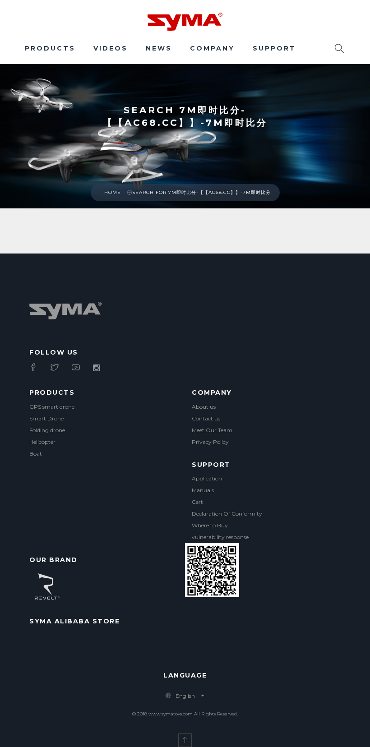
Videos (110, 48)
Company (212, 48)
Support (274, 48)
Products (50, 48)
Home (112, 192)
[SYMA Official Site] (185, 20)
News (159, 48)
